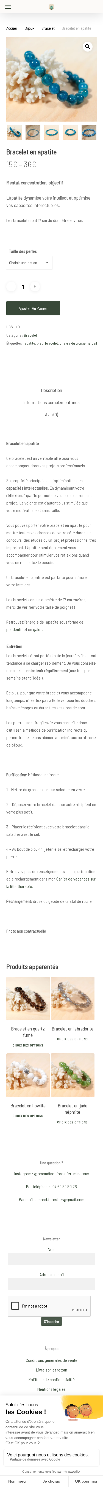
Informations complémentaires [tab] (51, 402)
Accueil (12, 28)
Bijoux (29, 28)
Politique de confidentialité (52, 1379)
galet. (38, 629)
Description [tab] (51, 390)
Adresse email (52, 1274)
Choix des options (28, 1045)
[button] (8, 6)
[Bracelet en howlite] (28, 1075)
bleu (40, 343)
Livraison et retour (51, 1369)
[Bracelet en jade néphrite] (72, 1075)
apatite (29, 343)
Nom (51, 1249)
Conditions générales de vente (51, 1360)
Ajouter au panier (33, 308)
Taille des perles (23, 251)
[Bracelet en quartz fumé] (28, 998)
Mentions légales (51, 1389)
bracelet (51, 343)
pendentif (14, 629)
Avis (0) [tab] (51, 414)
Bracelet (48, 28)
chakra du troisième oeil (78, 343)
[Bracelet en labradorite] (72, 998)
